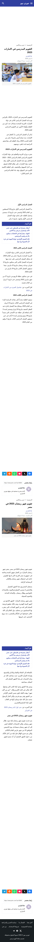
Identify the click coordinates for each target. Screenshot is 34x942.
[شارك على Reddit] (9, 474)
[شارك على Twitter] (24, 474)
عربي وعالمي (20, 45)
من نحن (4, 926)
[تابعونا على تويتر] (20, 931)
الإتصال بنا (22, 922)
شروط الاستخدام (14, 926)
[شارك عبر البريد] (19, 474)
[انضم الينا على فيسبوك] (17, 931)
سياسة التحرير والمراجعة (9, 922)
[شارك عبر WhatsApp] (14, 474)
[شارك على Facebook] (29, 474)
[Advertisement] (17, 25)
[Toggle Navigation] (31, 3)
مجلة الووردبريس (15, 938)
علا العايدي (29, 56)
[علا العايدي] (28, 489)
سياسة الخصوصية (26, 926)
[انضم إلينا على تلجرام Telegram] (13, 931)
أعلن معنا (29, 922)
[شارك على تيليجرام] (4, 474)
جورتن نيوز (24, 3)
